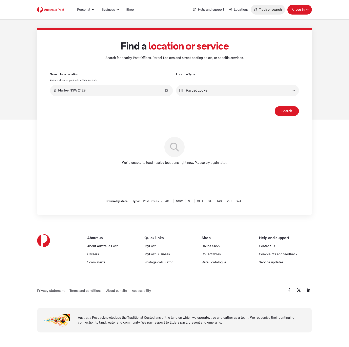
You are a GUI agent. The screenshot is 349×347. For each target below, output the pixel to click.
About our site (116, 290)
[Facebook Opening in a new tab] (289, 290)
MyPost (150, 246)
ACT (168, 201)
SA (209, 201)
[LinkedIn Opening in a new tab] (308, 290)
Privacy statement (51, 290)
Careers (93, 254)
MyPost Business (157, 254)
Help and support (211, 9)
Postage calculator (158, 262)
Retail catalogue (214, 262)
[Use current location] (166, 90)
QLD (200, 201)
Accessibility (141, 290)
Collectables (211, 254)
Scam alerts (96, 262)
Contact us (267, 246)
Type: (136, 201)
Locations (241, 9)
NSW (179, 201)
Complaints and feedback (278, 254)
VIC (229, 201)
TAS (219, 201)
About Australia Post (102, 246)
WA (239, 201)
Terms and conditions (85, 290)
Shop (130, 9)
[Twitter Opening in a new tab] (299, 290)
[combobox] (111, 90)
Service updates (271, 262)
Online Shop (211, 246)
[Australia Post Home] (50, 10)
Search (287, 111)
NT (190, 201)
